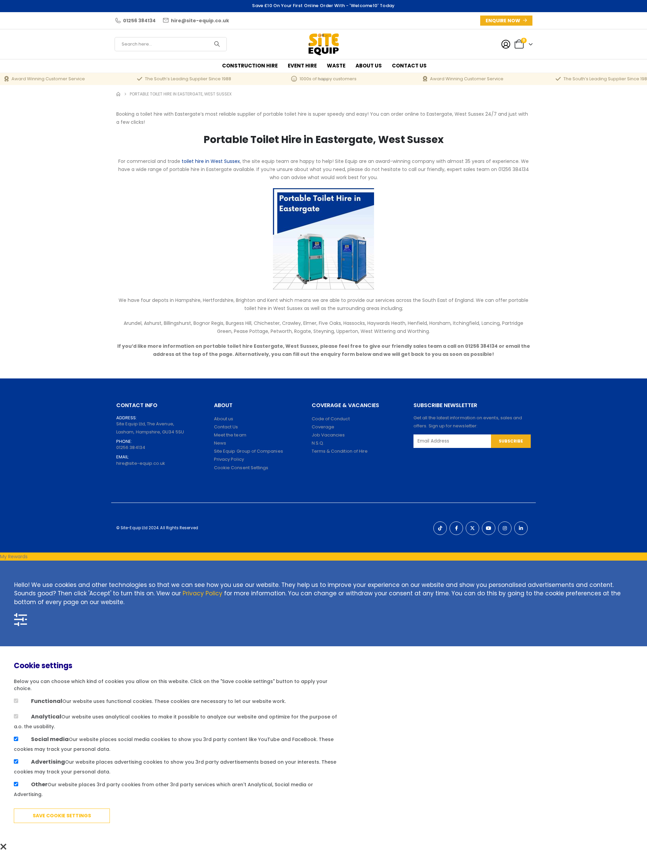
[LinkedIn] (521, 528)
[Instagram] (505, 528)
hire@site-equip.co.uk (140, 463)
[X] (472, 528)
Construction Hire (250, 65)
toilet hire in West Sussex (211, 161)
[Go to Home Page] (118, 94)
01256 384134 (130, 447)
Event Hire (302, 65)
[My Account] (505, 44)
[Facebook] (456, 528)
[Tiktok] (440, 528)
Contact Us (409, 65)
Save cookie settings (62, 815)
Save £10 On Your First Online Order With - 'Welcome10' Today (323, 5)
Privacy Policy (202, 593)
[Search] (217, 44)
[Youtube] (488, 528)
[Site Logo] (323, 44)
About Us (369, 65)
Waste (336, 65)
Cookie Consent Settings (241, 467)
